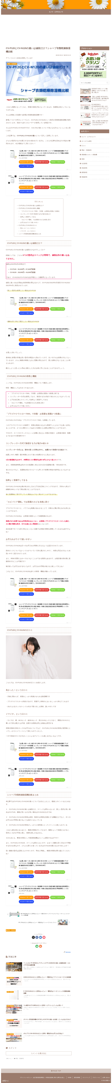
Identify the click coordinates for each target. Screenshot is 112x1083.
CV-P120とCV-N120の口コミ (28, 225)
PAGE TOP (56, 1071)
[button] (107, 83)
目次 (36, 201)
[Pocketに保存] (44, 937)
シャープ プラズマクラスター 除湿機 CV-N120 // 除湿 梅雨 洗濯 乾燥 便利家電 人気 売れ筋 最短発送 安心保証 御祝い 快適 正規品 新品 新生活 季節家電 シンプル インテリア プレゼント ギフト (44, 178)
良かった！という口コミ (28, 228)
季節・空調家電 (11, 930)
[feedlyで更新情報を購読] (36, 946)
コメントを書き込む (39, 1053)
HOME (69, 1077)
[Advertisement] (56, 29)
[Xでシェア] (33, 937)
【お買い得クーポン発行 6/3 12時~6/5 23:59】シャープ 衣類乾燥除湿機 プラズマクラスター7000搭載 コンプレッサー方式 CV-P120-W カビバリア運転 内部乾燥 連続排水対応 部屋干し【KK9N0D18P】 (44, 153)
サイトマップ (86, 1077)
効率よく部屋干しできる (28, 217)
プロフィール (96, 1077)
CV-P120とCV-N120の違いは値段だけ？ (31, 205)
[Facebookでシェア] (36, 937)
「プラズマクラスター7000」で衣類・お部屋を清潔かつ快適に (40, 211)
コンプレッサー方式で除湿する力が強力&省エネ (35, 214)
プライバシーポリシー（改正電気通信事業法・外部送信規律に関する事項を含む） (42, 1077)
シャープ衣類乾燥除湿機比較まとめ (30, 234)
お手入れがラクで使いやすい (29, 222)
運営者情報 (77, 1077)
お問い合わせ (106, 1077)
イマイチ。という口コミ (28, 231)
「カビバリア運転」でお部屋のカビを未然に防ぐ (35, 219)
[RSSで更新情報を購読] (40, 946)
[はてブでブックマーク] (40, 937)
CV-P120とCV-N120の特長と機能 (29, 208)
